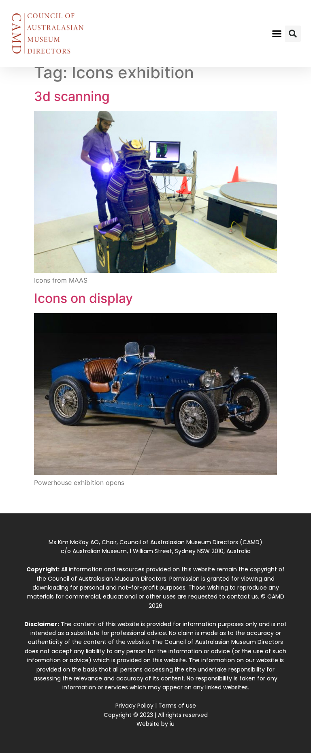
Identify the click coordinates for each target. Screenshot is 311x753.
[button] (277, 33)
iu (172, 724)
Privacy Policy (134, 706)
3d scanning (72, 96)
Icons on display (83, 298)
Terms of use (177, 706)
